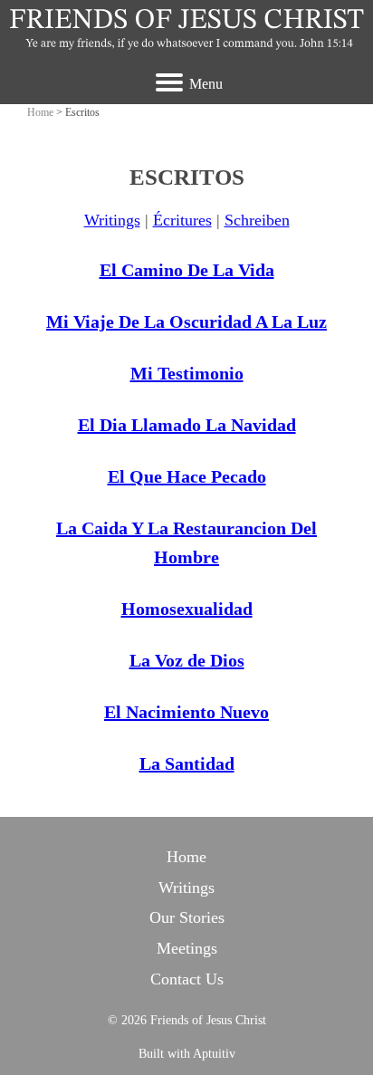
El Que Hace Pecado (187, 476)
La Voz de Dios (186, 660)
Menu (206, 83)
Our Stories (187, 917)
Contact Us (187, 979)
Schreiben (257, 220)
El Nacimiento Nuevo (186, 712)
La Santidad (186, 763)
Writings (112, 220)
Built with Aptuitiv (187, 1054)
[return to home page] (186, 28)
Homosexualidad (187, 609)
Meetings (187, 948)
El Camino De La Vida (187, 270)
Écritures (182, 220)
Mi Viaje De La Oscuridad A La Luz (186, 321)
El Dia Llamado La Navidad (187, 425)
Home (40, 112)
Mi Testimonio (187, 373)
